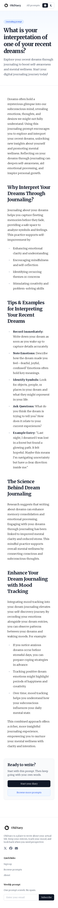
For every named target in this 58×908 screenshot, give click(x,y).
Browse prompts (13, 869)
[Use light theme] (45, 5)
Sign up (8, 864)
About (7, 875)
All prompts (33, 5)
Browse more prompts (29, 792)
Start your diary (29, 783)
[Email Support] (16, 848)
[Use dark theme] (51, 5)
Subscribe (46, 897)
